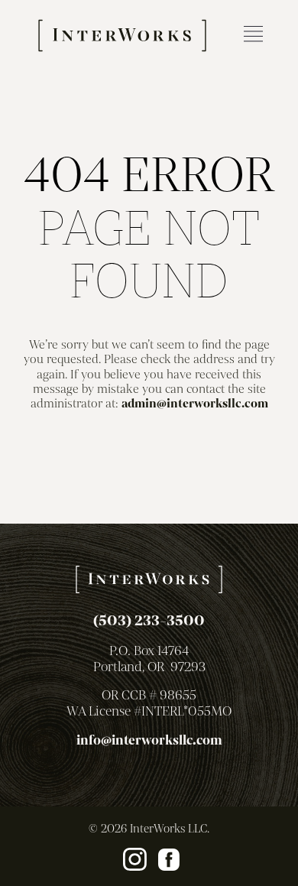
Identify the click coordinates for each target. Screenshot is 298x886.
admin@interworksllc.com (194, 403)
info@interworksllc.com (149, 740)
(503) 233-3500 (149, 621)
